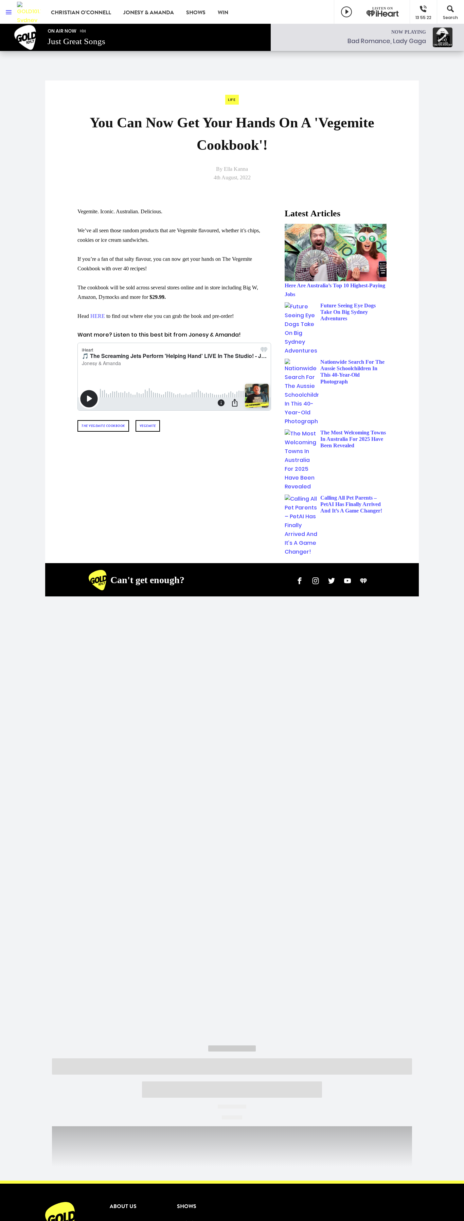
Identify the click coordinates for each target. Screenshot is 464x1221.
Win (223, 12)
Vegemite (148, 425)
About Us (123, 1206)
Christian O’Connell (81, 12)
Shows (196, 12)
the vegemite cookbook (103, 425)
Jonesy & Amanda (148, 12)
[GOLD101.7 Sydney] (29, 12)
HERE (97, 316)
